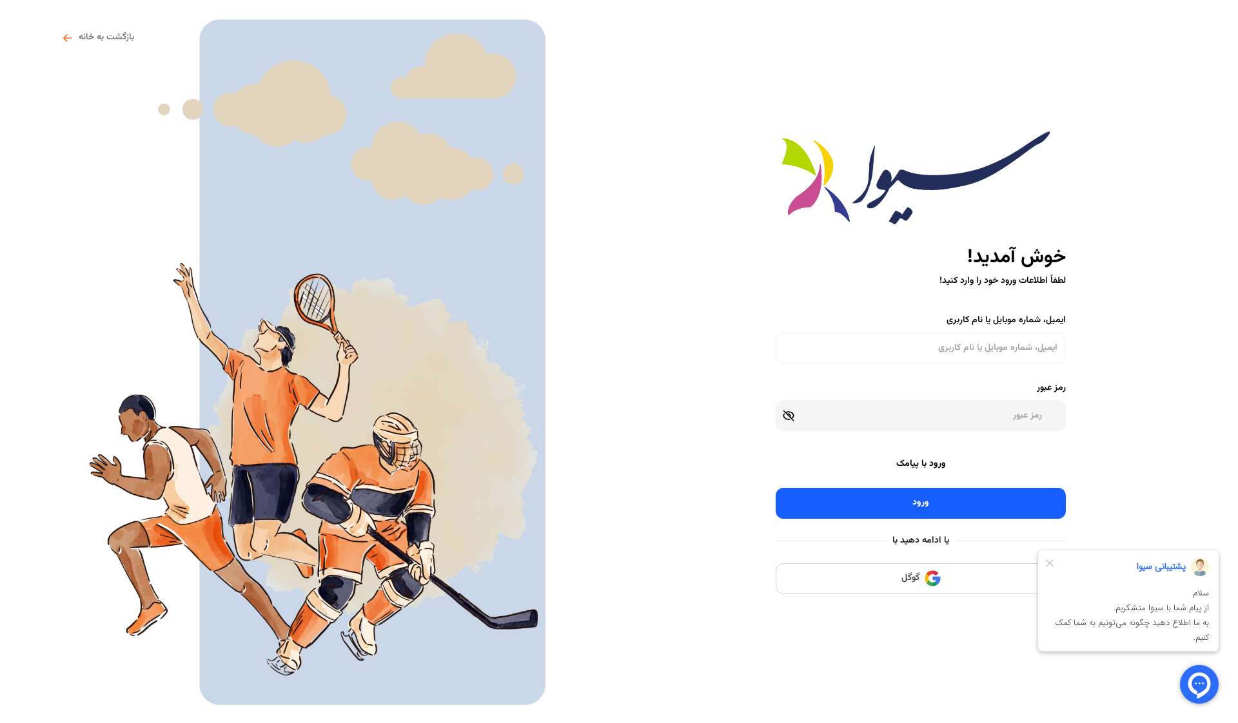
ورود (920, 503)
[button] (788, 415)
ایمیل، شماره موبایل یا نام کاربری (1006, 320)
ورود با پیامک (921, 464)
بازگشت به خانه (106, 37)
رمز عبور (1051, 388)
